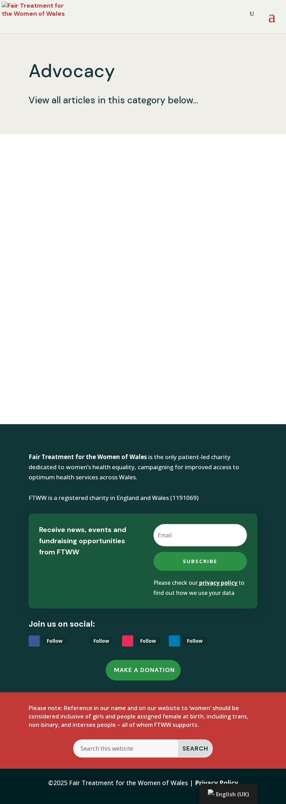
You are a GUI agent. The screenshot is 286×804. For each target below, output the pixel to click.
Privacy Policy (216, 783)
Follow (54, 640)
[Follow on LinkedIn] (174, 641)
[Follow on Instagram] (127, 641)
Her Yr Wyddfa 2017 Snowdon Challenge (125, 322)
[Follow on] (80, 641)
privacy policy (218, 583)
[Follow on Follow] (34, 641)
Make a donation (144, 670)
